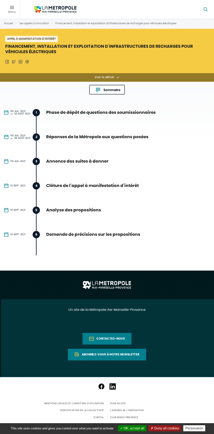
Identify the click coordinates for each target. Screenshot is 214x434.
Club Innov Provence (124, 417)
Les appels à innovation (34, 23)
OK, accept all (133, 428)
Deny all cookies (166, 428)
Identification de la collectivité (82, 410)
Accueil (8, 23)
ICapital (99, 417)
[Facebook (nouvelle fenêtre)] (101, 386)
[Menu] (12, 9)
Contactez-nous (110, 338)
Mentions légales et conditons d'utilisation (74, 403)
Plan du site (118, 403)
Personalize (194, 428)
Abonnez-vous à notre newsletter (110, 354)
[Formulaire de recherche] (205, 9)
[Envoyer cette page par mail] (27, 62)
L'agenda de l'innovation (127, 410)
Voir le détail (104, 77)
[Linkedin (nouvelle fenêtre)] (112, 386)
